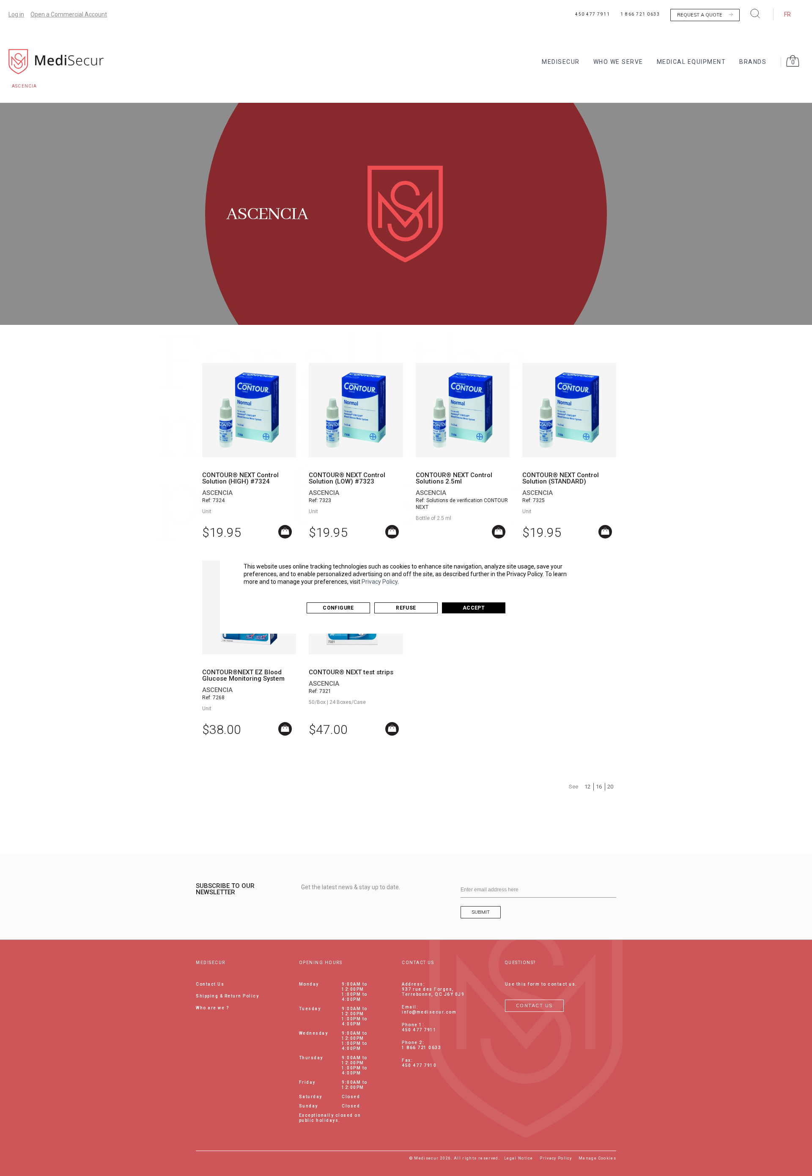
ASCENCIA (217, 493)
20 (610, 786)
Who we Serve (618, 61)
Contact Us (210, 984)
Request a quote (699, 15)
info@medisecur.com (429, 1012)
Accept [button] (474, 608)
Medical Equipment (691, 61)
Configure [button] (338, 608)
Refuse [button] (406, 608)
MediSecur (561, 61)
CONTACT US (534, 1005)
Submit (481, 912)
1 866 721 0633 (640, 14)
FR (787, 14)
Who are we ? (212, 1008)
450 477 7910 (419, 1065)
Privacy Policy (380, 581)
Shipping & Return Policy (227, 996)
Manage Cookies (597, 1158)
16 (599, 786)
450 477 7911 (592, 14)
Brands (752, 61)
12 (587, 786)
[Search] (755, 13)
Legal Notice (518, 1158)
